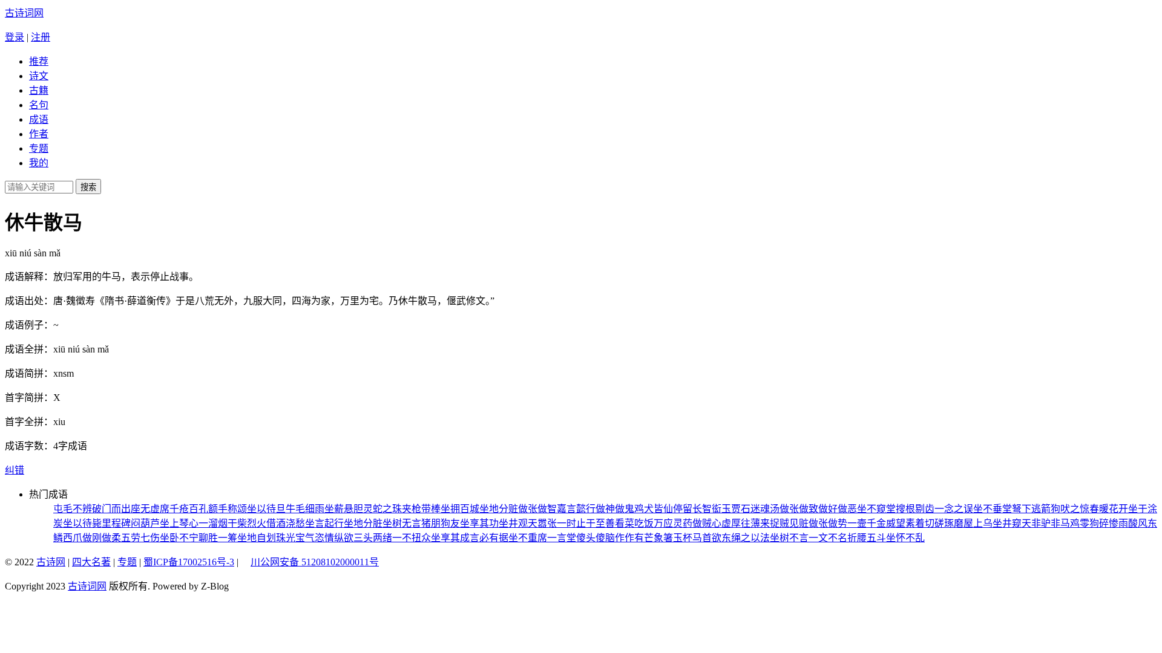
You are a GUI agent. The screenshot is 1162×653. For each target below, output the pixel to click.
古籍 (38, 90)
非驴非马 (1050, 523)
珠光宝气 (295, 538)
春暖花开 (1108, 509)
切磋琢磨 (944, 523)
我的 (38, 163)
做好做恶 (837, 509)
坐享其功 (479, 523)
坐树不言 (789, 538)
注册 (40, 37)
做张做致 (799, 509)
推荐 (38, 61)
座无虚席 (150, 509)
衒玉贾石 (731, 509)
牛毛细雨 (305, 509)
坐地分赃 (498, 509)
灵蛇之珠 (382, 509)
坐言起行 (324, 523)
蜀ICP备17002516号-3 (188, 562)
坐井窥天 (1012, 523)
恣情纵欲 (334, 538)
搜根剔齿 (915, 509)
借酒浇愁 (285, 523)
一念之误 (953, 509)
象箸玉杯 (673, 538)
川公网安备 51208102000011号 (315, 562)
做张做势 (828, 523)
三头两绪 (372, 538)
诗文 (38, 76)
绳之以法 (750, 538)
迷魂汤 (765, 509)
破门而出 (111, 509)
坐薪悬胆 (343, 509)
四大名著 (91, 562)
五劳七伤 (140, 538)
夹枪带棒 (421, 509)
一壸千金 (866, 523)
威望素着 (905, 523)
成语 (38, 119)
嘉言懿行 (576, 509)
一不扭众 (411, 538)
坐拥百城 (460, 509)
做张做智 (537, 509)
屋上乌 (978, 523)
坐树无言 (401, 523)
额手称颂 (227, 509)
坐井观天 (518, 523)
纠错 (14, 470)
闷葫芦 (145, 523)
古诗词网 (24, 13)
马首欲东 (711, 538)
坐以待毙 (82, 523)
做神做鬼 (615, 509)
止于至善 (595, 523)
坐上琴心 (179, 523)
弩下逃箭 (1031, 509)
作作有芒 (634, 538)
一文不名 (828, 538)
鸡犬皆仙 (653, 509)
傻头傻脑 (595, 538)
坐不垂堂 (992, 509)
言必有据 (489, 538)
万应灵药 (673, 523)
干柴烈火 (247, 523)
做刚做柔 (101, 538)
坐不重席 (527, 538)
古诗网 (50, 562)
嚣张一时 (556, 523)
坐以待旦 (266, 509)
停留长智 (692, 509)
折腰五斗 (866, 538)
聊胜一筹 (218, 538)
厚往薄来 (750, 523)
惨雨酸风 (1128, 523)
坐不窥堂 (876, 509)
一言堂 (561, 538)
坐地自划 (256, 538)
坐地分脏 (363, 523)
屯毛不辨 (72, 509)
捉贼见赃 (789, 523)
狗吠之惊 (1070, 509)
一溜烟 (213, 523)
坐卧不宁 (179, 538)
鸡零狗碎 (1089, 523)
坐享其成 (450, 538)
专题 (38, 148)
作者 (38, 134)
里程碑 (116, 523)
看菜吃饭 (634, 523)
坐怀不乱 (905, 538)
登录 (14, 37)
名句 (38, 105)
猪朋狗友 (440, 523)
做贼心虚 (711, 523)
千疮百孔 (188, 509)
